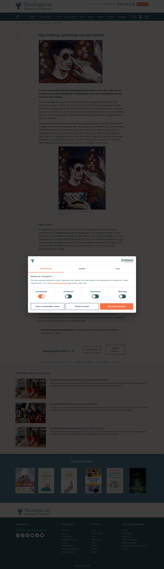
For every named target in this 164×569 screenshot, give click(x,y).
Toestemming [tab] (46, 269)
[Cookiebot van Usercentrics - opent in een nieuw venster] (122, 261)
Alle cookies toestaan (116, 306)
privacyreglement (59, 283)
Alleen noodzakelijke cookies (47, 306)
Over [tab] (118, 269)
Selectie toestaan (82, 306)
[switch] (68, 296)
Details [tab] (82, 269)
